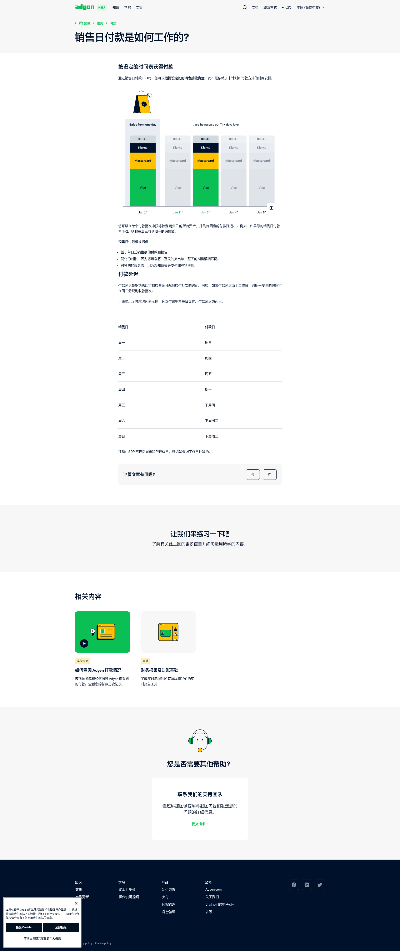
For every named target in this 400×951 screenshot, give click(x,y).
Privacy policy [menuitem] (83, 943)
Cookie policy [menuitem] (103, 943)
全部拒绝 (61, 927)
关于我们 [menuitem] (212, 897)
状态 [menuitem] (288, 7)
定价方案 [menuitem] (168, 889)
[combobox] (310, 7)
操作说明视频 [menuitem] (129, 897)
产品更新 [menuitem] (82, 897)
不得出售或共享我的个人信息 (42, 938)
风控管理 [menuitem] (168, 904)
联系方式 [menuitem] (270, 7)
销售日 (174, 226)
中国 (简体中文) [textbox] (308, 7)
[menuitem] (245, 7)
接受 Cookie (23, 927)
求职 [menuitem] (208, 912)
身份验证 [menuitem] (168, 912)
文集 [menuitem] (139, 7)
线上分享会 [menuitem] (127, 889)
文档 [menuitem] (255, 7)
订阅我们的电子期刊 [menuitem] (220, 904)
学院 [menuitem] (127, 7)
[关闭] (76, 903)
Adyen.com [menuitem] (213, 889)
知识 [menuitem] (115, 7)
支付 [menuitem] (165, 897)
